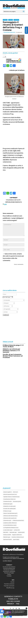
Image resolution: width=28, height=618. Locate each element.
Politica (7, 534)
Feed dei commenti (9, 585)
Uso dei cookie (13, 601)
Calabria (5, 19)
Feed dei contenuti (9, 583)
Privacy (10, 604)
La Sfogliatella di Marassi (10, 527)
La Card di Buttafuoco (9, 525)
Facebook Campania (9, 571)
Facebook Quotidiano (9, 567)
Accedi (12, 582)
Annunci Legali (7, 492)
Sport (16, 539)
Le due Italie (7, 530)
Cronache (16, 19)
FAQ (17, 604)
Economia (17, 501)
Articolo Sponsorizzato (10, 494)
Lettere (17, 530)
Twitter (9, 574)
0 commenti (19, 32)
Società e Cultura (18, 537)
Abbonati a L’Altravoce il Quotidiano (13, 554)
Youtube (9, 576)
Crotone (11, 19)
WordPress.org (10, 587)
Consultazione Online (9, 499)
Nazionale (13, 532)
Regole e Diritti (17, 534)
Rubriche (6, 537)
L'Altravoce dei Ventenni (10, 515)
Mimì (5, 532)
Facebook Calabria (9, 570)
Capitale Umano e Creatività (11, 496)
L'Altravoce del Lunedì (9, 518)
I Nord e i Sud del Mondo (10, 513)
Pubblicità (13, 599)
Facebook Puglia (9, 573)
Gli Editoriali (7, 503)
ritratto (5, 53)
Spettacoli (7, 539)
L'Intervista (7, 520)
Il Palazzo (7, 511)
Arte (15, 492)
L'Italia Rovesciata (18, 520)
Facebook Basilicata (9, 568)
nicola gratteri (13, 53)
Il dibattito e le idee (9, 506)
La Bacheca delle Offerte (9, 522)
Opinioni (21, 532)
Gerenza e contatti (13, 596)
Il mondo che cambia (9, 508)
